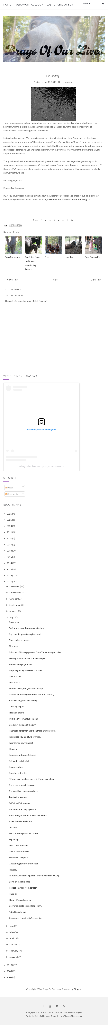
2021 (9, 532)
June (11, 926)
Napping (69, 257)
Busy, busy (14, 622)
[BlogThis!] (12, 225)
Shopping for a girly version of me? (25, 670)
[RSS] (64, 1006)
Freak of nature (16, 712)
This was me (15, 676)
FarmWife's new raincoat (21, 742)
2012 (9, 575)
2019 (9, 544)
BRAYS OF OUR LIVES (52, 1012)
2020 (9, 538)
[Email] (57, 1006)
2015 (9, 556)
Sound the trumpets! (18, 857)
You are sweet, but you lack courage (26, 688)
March (12, 944)
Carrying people (12, 257)
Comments (12, 494)
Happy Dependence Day (20, 899)
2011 (9, 581)
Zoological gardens (18, 797)
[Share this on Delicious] (67, 220)
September (15, 605)
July (11, 617)
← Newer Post (11, 279)
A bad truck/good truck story (23, 700)
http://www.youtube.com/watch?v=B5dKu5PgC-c (66, 199)
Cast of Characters (60, 4)
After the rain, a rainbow (20, 821)
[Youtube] (50, 1006)
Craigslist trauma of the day (22, 724)
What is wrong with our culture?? (24, 833)
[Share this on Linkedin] (58, 220)
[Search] (103, 4)
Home (7, 4)
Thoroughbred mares (19, 640)
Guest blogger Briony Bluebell (23, 863)
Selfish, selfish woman (19, 803)
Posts (10, 487)
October (13, 598)
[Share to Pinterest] (20, 225)
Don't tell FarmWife (18, 845)
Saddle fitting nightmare (20, 664)
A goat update (16, 767)
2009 (9, 971)
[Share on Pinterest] (54, 220)
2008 (9, 977)
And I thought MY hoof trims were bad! (28, 815)
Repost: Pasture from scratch (23, 887)
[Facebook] (43, 1006)
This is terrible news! (19, 851)
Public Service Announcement (23, 718)
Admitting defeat (17, 911)
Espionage (14, 839)
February (14, 950)
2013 (9, 569)
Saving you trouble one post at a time (26, 628)
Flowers (13, 748)
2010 (9, 965)
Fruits (47, 257)
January (13, 956)
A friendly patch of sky (20, 760)
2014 (9, 563)
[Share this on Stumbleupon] (63, 220)
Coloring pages (16, 706)
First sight (14, 646)
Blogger (77, 989)
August (13, 611)
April (12, 938)
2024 (9, 526)
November (14, 592)
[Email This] (10, 225)
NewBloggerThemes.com (71, 1016)
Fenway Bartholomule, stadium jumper (27, 658)
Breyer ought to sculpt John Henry (25, 905)
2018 (9, 550)
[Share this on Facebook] (41, 220)
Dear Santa (14, 682)
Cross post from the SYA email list (25, 918)
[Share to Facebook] (18, 225)
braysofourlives (28, 466)
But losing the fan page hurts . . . (24, 809)
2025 (9, 519)
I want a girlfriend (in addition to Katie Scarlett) (31, 694)
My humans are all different (22, 785)
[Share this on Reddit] (71, 220)
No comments (65, 82)
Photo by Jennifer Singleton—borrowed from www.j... (34, 875)
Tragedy (13, 869)
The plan (13, 893)
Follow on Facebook (29, 4)
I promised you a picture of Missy (25, 736)
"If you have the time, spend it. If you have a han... (32, 779)
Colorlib (38, 1016)
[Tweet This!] (45, 220)
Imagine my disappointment (22, 755)
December (14, 586)
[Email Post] (5, 225)
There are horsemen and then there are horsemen (32, 730)
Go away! (53, 76)
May (11, 932)
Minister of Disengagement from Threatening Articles (35, 652)
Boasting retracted (18, 773)
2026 (9, 513)
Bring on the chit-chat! (20, 881)
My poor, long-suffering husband (24, 634)
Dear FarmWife (92, 257)
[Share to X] (15, 225)
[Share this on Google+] (50, 220)
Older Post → (97, 279)
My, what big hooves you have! (23, 791)
